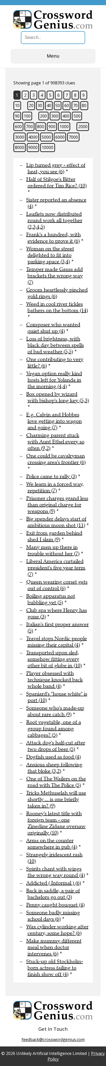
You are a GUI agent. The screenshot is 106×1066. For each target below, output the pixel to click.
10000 (47, 147)
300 (54, 116)
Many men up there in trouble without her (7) (53, 550)
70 (75, 105)
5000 (46, 137)
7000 (73, 137)
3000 (19, 137)
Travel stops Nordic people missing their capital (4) (56, 641)
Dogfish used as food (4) (53, 757)
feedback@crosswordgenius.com (53, 1039)
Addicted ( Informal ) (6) (53, 883)
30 (40, 105)
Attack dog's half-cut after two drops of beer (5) (55, 745)
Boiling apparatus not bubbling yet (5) (50, 599)
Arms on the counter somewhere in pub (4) (51, 843)
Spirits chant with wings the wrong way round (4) (55, 872)
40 (49, 105)
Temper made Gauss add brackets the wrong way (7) (54, 275)
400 (65, 116)
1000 (64, 126)
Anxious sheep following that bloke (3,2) (54, 767)
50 (57, 105)
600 (18, 126)
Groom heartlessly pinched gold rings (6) (57, 293)
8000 (19, 147)
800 (40, 126)
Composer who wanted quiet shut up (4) (53, 327)
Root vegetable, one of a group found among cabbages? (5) (53, 728)
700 (29, 126)
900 (51, 126)
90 (17, 116)
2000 (82, 126)
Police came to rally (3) (51, 476)
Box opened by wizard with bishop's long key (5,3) (57, 397)
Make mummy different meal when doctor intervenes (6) (54, 947)
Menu (53, 56)
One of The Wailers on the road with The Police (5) (56, 782)
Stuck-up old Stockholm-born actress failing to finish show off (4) (54, 967)
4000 (33, 137)
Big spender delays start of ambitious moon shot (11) (56, 522)
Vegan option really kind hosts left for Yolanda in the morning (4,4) (54, 380)
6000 (60, 137)
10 (17, 105)
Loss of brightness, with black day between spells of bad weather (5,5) (55, 345)
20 (31, 105)
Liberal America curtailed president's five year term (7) (55, 567)
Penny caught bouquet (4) (55, 905)
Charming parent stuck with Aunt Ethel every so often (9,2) (55, 441)
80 (84, 105)
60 (66, 105)
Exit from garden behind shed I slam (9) (54, 536)
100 (27, 116)
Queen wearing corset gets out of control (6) (56, 585)
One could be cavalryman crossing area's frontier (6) (56, 459)
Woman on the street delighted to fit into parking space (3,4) (50, 255)
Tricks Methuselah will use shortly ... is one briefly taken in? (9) (56, 799)
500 (77, 116)
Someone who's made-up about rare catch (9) (55, 711)
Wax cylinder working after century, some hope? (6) (57, 929)
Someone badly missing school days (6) (53, 915)
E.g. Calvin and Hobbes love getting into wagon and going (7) (54, 421)
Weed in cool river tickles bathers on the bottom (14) (57, 307)
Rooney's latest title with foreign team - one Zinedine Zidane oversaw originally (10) (56, 823)
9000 (33, 147)
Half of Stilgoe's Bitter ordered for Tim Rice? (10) (56, 182)
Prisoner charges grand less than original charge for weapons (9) (57, 504)
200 (43, 116)
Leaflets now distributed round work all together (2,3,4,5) (54, 220)
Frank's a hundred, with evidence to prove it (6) (53, 237)
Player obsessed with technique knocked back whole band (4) (54, 679)
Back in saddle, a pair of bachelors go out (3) (53, 893)
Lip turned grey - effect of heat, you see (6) (55, 168)
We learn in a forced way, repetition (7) (55, 487)
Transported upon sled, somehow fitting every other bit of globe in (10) (54, 659)
